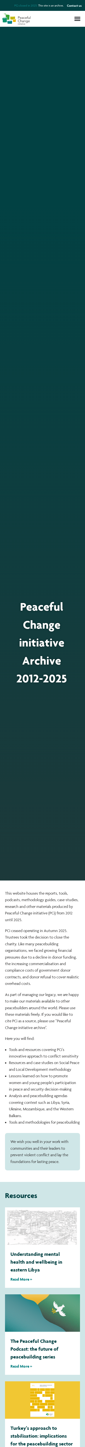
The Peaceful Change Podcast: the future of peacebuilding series (34, 1349)
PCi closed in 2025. (25, 5)
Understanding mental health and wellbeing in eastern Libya (36, 1262)
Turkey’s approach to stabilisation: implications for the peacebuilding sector (41, 1436)
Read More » (21, 1279)
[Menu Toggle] (77, 18)
